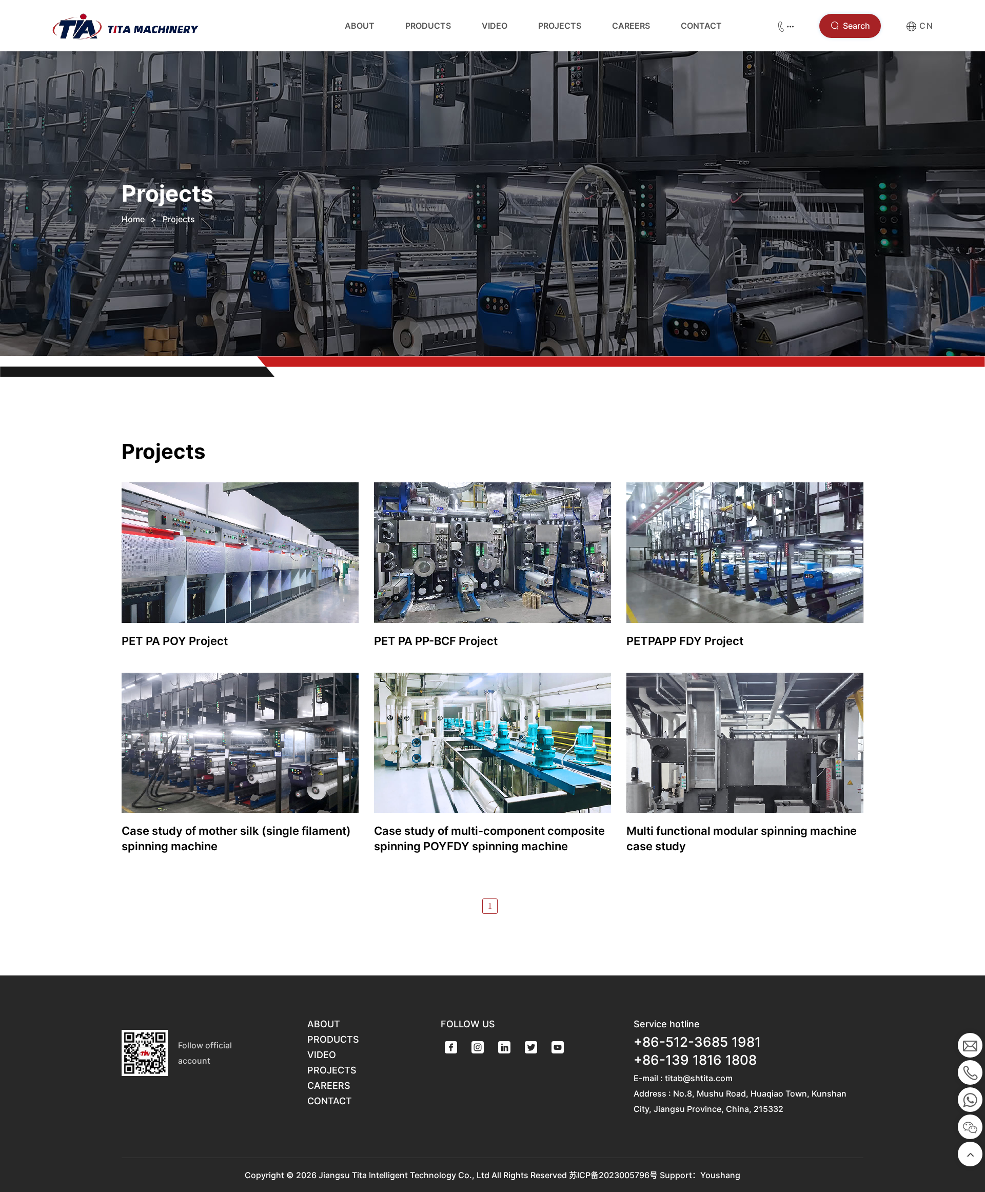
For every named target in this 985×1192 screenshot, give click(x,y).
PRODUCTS (428, 26)
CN (925, 26)
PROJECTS (559, 26)
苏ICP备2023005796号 (613, 1175)
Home (133, 219)
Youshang (720, 1175)
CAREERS (631, 26)
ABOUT (360, 26)
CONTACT (701, 26)
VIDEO (494, 26)
